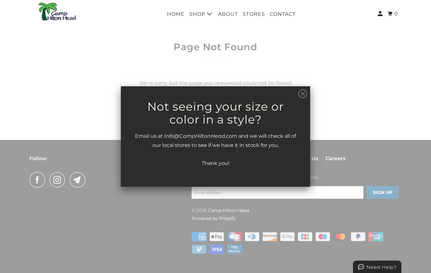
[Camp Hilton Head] (57, 11)
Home (176, 14)
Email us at (149, 136)
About (228, 14)
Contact (283, 14)
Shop (198, 14)
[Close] (302, 93)
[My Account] (380, 14)
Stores (254, 14)
